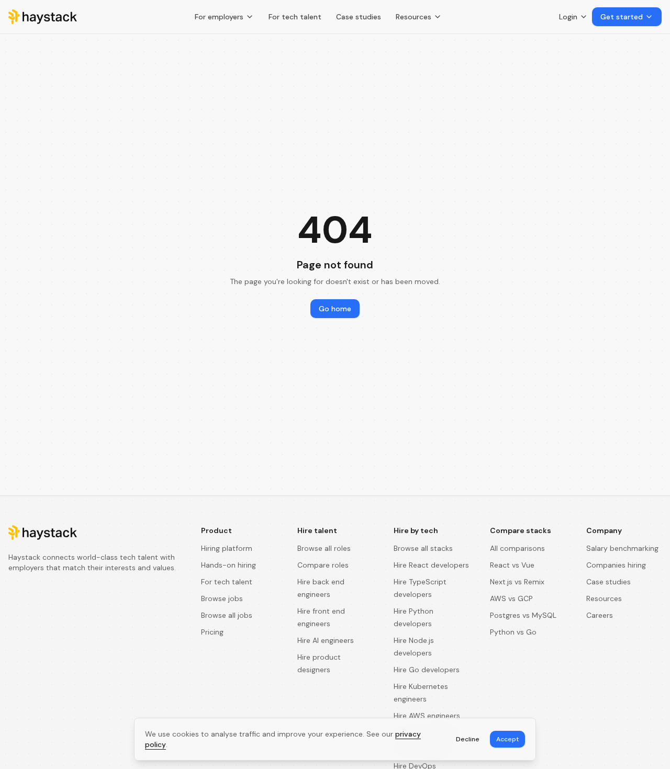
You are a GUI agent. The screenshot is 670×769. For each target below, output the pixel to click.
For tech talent (295, 16)
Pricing (212, 632)
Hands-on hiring (228, 565)
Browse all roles (324, 548)
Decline (467, 739)
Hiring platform (226, 548)
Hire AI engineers (325, 640)
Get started (621, 16)
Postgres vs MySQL (523, 615)
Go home (335, 308)
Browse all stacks (423, 548)
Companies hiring (616, 565)
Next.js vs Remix (517, 581)
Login (568, 16)
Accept (507, 739)
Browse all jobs (226, 615)
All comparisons (517, 548)
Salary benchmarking (622, 548)
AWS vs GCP (511, 598)
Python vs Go (513, 632)
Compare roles (323, 565)
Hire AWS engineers (427, 715)
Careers (599, 615)
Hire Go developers (427, 669)
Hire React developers (431, 565)
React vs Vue (512, 565)
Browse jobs (222, 598)
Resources (413, 16)
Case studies (358, 16)
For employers (219, 16)
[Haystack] (42, 16)
